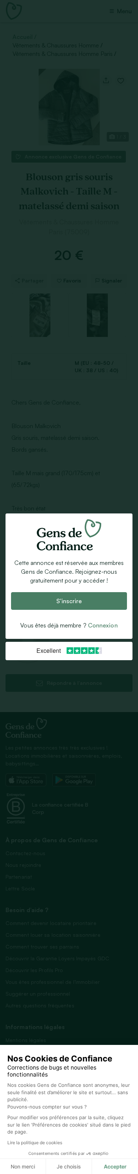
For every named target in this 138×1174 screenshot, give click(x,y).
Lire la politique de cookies (34, 1142)
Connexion (103, 625)
